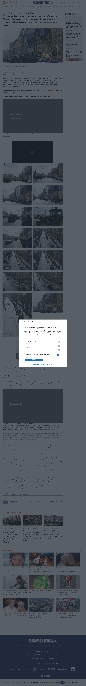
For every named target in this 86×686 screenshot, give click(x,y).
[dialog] (43, 343)
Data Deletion (36, 364)
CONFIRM (34, 359)
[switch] (58, 341)
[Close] (65, 322)
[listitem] (43, 339)
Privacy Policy (50, 364)
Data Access (43, 364)
